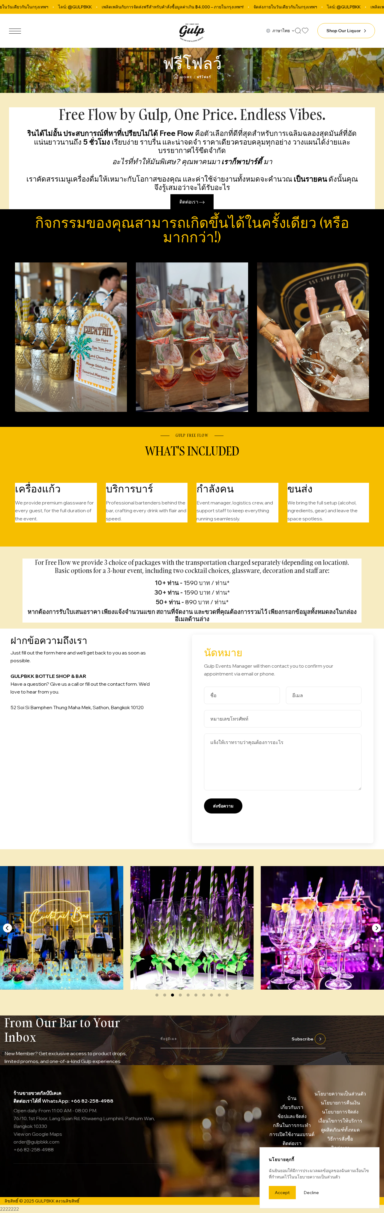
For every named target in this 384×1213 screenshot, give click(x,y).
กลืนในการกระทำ (292, 1125)
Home (186, 77)
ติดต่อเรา (189, 202)
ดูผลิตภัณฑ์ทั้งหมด (340, 1130)
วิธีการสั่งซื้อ (340, 1139)
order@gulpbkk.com (36, 1142)
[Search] (298, 30)
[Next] (376, 928)
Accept (282, 1192)
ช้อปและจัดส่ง (292, 1116)
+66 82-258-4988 (34, 1150)
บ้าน (291, 1098)
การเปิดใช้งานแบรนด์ (291, 1134)
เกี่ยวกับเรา (291, 1107)
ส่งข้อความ (223, 806)
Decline (311, 1192)
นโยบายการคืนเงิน (340, 1103)
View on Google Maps (38, 1134)
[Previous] (7, 928)
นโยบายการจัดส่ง (340, 1112)
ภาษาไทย (281, 30)
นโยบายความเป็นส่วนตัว (340, 1094)
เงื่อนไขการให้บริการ (340, 1121)
